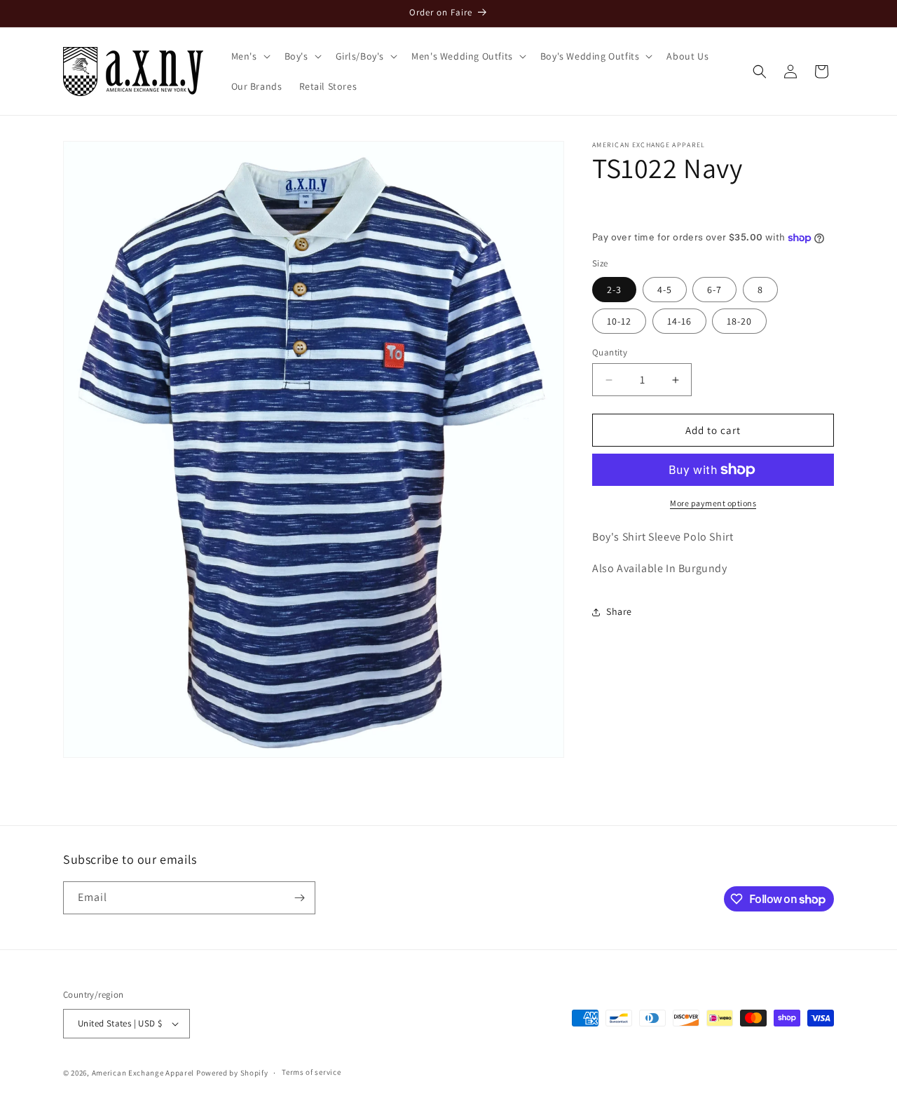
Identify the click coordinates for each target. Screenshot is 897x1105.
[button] (249, 56)
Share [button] (619, 611)
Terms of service (311, 1072)
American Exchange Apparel (143, 1073)
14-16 (679, 321)
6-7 (714, 289)
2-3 (614, 289)
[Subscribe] (299, 897)
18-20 (739, 321)
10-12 (619, 321)
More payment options (713, 503)
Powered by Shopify (232, 1073)
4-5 (664, 289)
